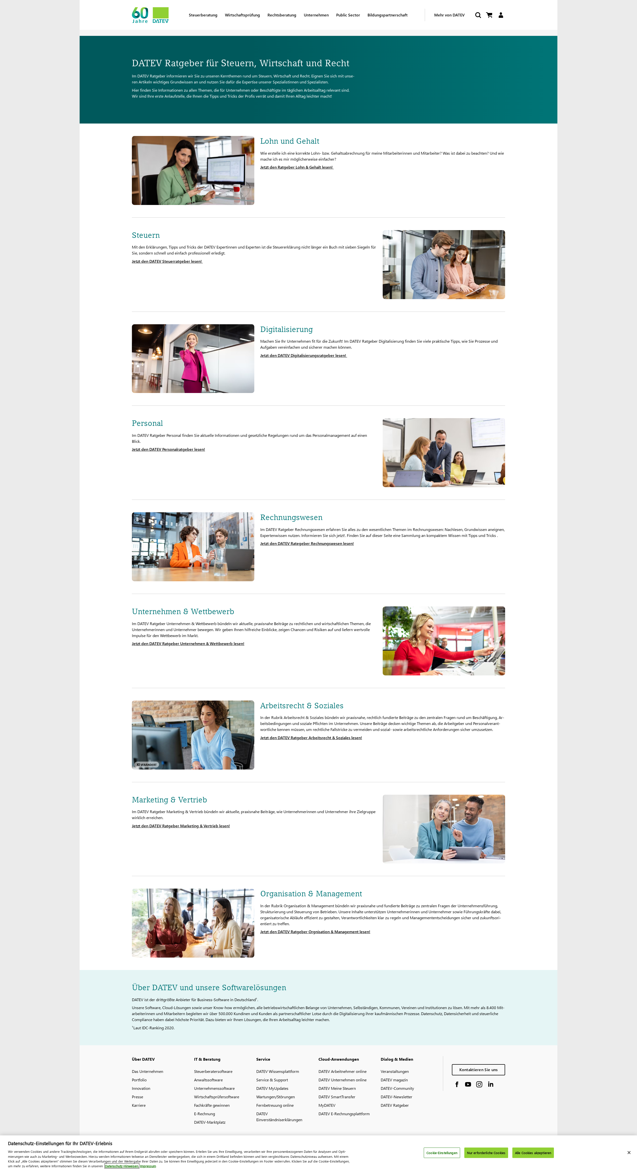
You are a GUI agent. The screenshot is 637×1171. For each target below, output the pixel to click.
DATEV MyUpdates (272, 1088)
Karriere (139, 1105)
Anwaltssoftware (208, 1079)
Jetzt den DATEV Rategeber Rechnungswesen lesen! (307, 543)
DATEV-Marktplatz (209, 1122)
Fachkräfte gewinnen (212, 1105)
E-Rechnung (204, 1113)
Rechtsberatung (281, 14)
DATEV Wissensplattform (277, 1071)
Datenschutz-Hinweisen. (122, 1166)
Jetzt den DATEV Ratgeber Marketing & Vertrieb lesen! (181, 825)
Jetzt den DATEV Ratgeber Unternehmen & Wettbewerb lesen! (188, 643)
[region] (318, 1153)
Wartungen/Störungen (275, 1096)
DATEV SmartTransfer (336, 1096)
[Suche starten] (477, 15)
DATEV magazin (394, 1079)
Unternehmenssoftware (214, 1088)
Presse (137, 1096)
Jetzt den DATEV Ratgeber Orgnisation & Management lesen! (315, 931)
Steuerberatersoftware (213, 1071)
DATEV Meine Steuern (337, 1088)
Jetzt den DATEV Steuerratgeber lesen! (167, 261)
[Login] (500, 15)
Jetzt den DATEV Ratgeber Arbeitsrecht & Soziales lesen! (311, 737)
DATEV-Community (397, 1088)
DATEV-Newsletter (396, 1096)
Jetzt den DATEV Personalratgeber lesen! (168, 449)
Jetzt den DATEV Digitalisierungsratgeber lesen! (303, 355)
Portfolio (139, 1079)
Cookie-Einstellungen (441, 1153)
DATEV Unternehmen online (342, 1079)
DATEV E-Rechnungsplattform (344, 1113)
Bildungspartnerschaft (388, 14)
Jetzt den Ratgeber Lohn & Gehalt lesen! (297, 167)
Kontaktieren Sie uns (478, 1069)
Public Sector (348, 14)
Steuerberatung (203, 14)
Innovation (141, 1088)
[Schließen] (629, 1152)
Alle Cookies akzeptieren (533, 1153)
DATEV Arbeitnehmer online (342, 1071)
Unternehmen (316, 14)
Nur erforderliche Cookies (486, 1153)
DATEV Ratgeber (395, 1105)
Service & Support (272, 1079)
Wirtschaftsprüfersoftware (216, 1096)
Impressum (148, 1166)
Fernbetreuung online (275, 1105)
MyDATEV (326, 1105)
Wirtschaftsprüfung (242, 14)
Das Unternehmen (147, 1071)
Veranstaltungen (395, 1071)
